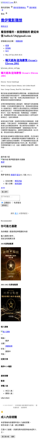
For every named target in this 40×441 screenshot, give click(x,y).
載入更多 (5, 192)
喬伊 (2, 162)
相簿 (7, 46)
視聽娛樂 (19, 41)
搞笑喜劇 (18, 184)
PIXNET (10, 405)
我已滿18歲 (5, 436)
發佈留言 (5, 205)
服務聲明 (24, 407)
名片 (7, 51)
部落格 (8, 48)
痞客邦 (13, 175)
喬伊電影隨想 (11, 20)
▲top (3, 187)
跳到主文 (4, 26)
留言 (18, 175)
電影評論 (18, 181)
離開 (12, 436)
